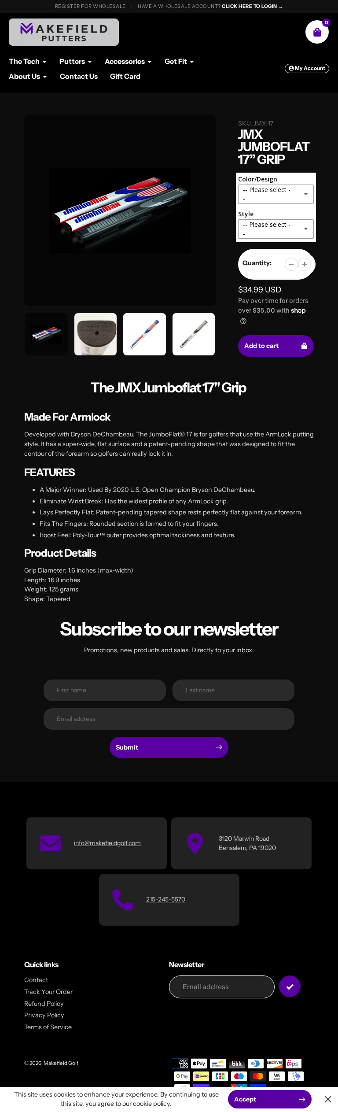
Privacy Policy (44, 1015)
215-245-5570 (165, 899)
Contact (36, 980)
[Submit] (290, 986)
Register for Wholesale (90, 6)
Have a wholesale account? (210, 6)
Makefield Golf (61, 1063)
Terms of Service (48, 1027)
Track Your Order (48, 992)
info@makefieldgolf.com (107, 843)
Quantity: (257, 263)
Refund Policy (44, 1004)
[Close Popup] (328, 1099)
